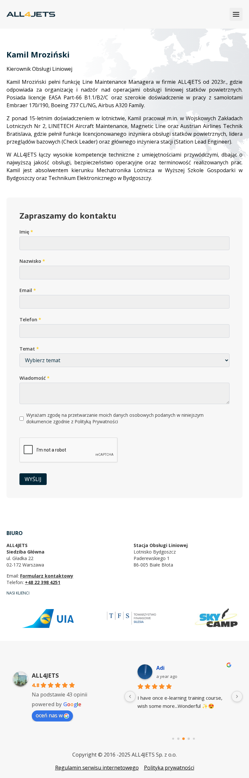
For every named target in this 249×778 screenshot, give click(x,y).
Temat (29, 349)
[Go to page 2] (183, 738)
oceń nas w (49, 715)
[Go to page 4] (194, 739)
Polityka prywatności (169, 767)
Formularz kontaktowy (46, 576)
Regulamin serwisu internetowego (97, 767)
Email (27, 290)
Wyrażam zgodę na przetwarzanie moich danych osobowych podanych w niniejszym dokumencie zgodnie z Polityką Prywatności (115, 418)
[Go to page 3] (189, 739)
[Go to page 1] (178, 739)
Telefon (30, 319)
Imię (26, 232)
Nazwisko (32, 261)
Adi (160, 667)
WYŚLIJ (33, 479)
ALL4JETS (45, 675)
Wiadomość (34, 378)
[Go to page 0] (173, 739)
